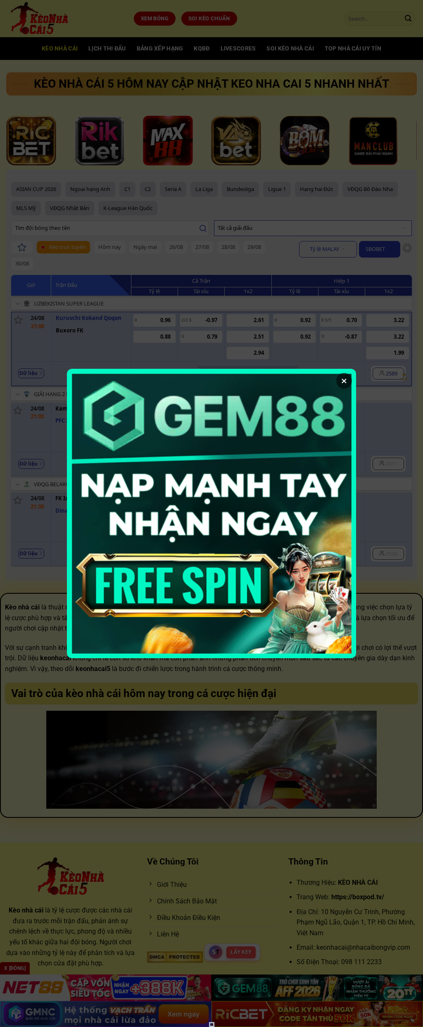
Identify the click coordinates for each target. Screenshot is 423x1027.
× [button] (344, 381)
